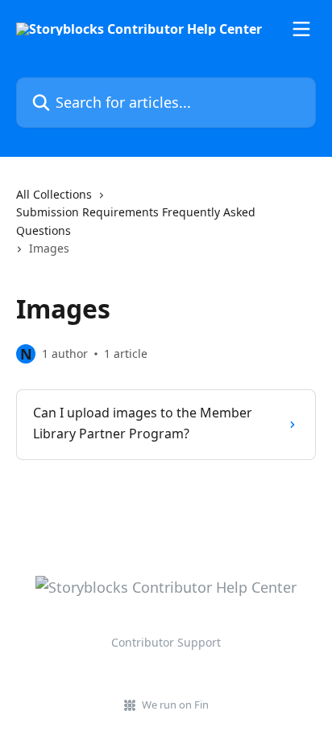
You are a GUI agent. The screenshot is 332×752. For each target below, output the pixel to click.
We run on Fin (175, 704)
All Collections (54, 194)
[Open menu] (301, 29)
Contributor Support (166, 642)
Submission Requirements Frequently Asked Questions (135, 220)
